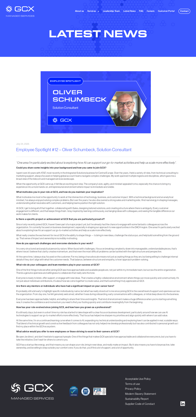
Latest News (129, 11)
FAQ (141, 11)
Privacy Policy (133, 388)
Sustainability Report (137, 398)
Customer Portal (166, 11)
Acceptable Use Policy (138, 379)
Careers (151, 11)
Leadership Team (111, 11)
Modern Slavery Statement (140, 393)
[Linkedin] (182, 403)
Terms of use (132, 384)
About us (79, 11)
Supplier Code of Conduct (140, 404)
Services (91, 11)
